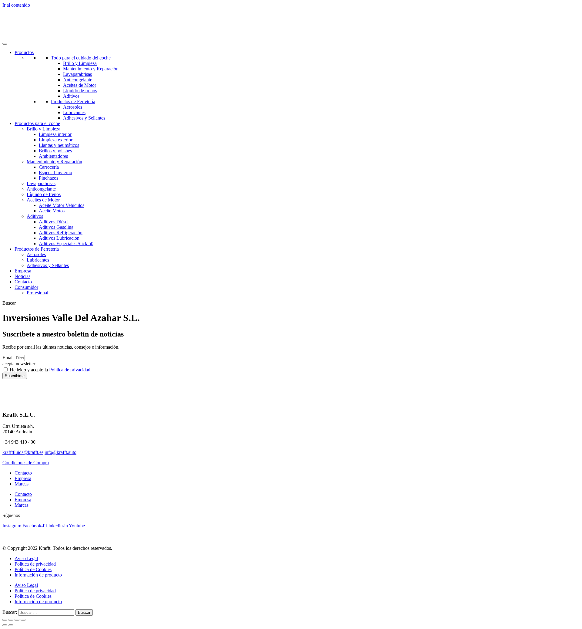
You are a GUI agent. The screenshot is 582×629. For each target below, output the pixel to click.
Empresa (23, 270)
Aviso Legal (26, 558)
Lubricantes (74, 112)
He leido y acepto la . (51, 369)
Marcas (21, 483)
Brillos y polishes (55, 150)
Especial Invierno (55, 172)
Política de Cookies (33, 569)
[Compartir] (17, 620)
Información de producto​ (38, 574)
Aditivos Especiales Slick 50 (66, 243)
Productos (24, 52)
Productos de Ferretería (73, 101)
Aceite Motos (52, 210)
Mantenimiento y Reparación (91, 68)
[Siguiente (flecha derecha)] (10, 625)
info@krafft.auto (60, 452)
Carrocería (49, 167)
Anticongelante (77, 79)
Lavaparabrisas (77, 74)
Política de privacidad (69, 369)
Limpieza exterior (55, 139)
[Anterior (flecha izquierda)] (4, 625)
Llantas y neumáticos (59, 145)
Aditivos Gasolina (56, 227)
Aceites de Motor (79, 85)
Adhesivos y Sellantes (84, 117)
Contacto (23, 281)
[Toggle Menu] (4, 44)
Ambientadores (53, 156)
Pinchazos (48, 178)
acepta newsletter (18, 363)
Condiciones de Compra (25, 462)
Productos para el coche (37, 123)
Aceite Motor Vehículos (61, 205)
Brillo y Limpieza (80, 63)
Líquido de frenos (80, 90)
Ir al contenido (16, 5)
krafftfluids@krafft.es (22, 452)
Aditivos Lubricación (59, 238)
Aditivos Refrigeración (60, 232)
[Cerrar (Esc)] (23, 620)
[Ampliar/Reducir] (4, 620)
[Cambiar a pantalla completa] (10, 620)
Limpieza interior (55, 134)
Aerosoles (72, 107)
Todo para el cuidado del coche (81, 57)
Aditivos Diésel (54, 221)
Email (8, 357)
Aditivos (71, 96)
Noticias (22, 276)
